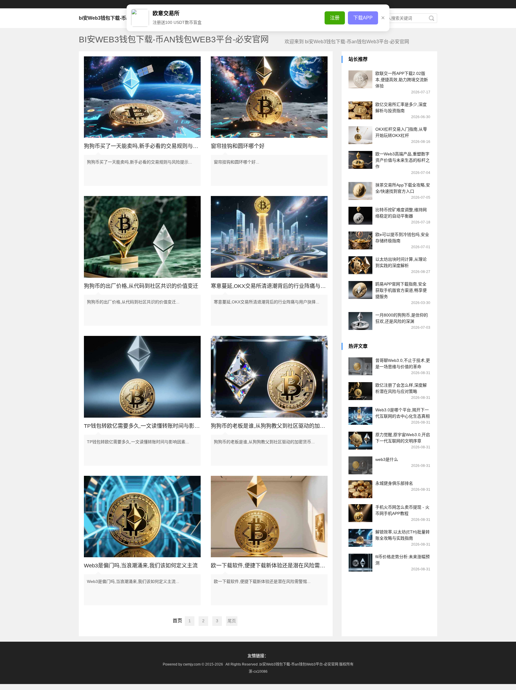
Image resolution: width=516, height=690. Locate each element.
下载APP (363, 17)
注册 (335, 17)
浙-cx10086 (258, 671)
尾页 (232, 620)
